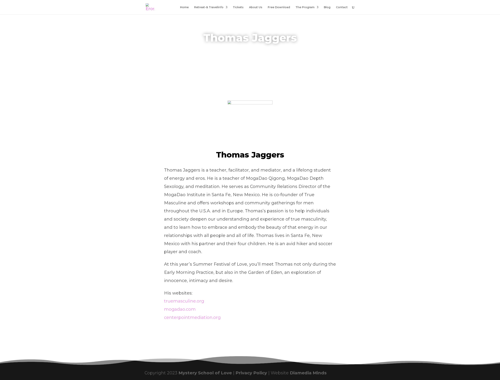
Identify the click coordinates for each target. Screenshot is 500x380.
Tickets (238, 7)
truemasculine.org (184, 301)
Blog (327, 7)
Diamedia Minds (308, 373)
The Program (305, 7)
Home (184, 7)
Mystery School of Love (205, 373)
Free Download (279, 7)
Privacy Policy (251, 373)
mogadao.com (180, 309)
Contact (342, 7)
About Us (255, 7)
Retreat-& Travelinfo (208, 7)
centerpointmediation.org (192, 317)
